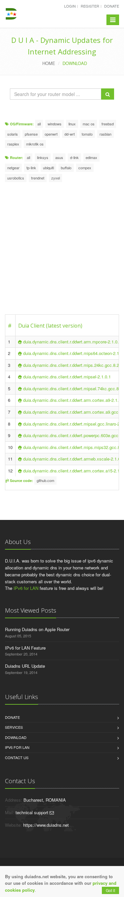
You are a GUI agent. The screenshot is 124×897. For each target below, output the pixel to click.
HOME (48, 63)
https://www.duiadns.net (46, 825)
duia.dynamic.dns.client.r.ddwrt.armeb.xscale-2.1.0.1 (73, 459)
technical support (33, 812)
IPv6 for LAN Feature (25, 648)
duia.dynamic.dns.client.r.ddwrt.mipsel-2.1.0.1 (67, 376)
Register (90, 6)
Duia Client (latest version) (50, 325)
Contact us (16, 757)
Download (15, 737)
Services (14, 727)
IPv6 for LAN (26, 588)
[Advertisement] (62, 249)
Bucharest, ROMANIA (44, 800)
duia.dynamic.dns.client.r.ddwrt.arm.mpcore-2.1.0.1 (72, 341)
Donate (111, 6)
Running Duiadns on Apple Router (37, 629)
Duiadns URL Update (25, 666)
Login (70, 6)
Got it (110, 890)
